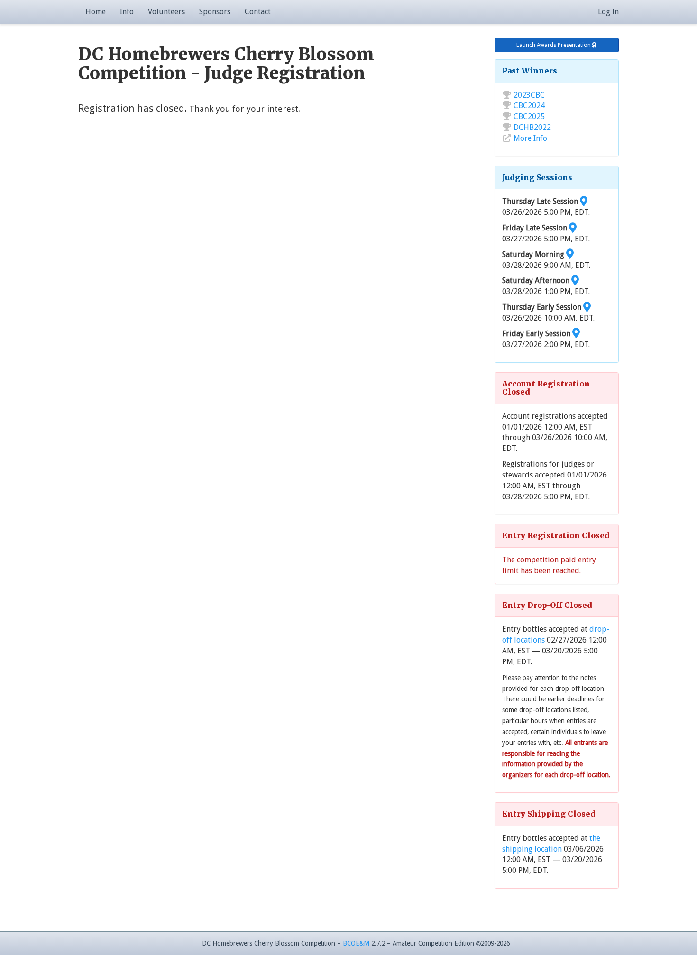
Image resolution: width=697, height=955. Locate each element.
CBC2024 (529, 105)
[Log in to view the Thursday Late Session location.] (583, 201)
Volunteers (166, 11)
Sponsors (214, 11)
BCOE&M (356, 943)
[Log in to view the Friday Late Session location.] (573, 227)
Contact (258, 11)
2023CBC (529, 95)
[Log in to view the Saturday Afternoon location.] (575, 280)
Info (127, 11)
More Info (530, 138)
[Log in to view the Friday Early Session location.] (576, 333)
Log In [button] (608, 11)
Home (95, 11)
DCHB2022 (532, 127)
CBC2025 (529, 116)
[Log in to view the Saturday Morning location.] (570, 254)
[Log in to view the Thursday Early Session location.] (587, 307)
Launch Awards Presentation (554, 45)
